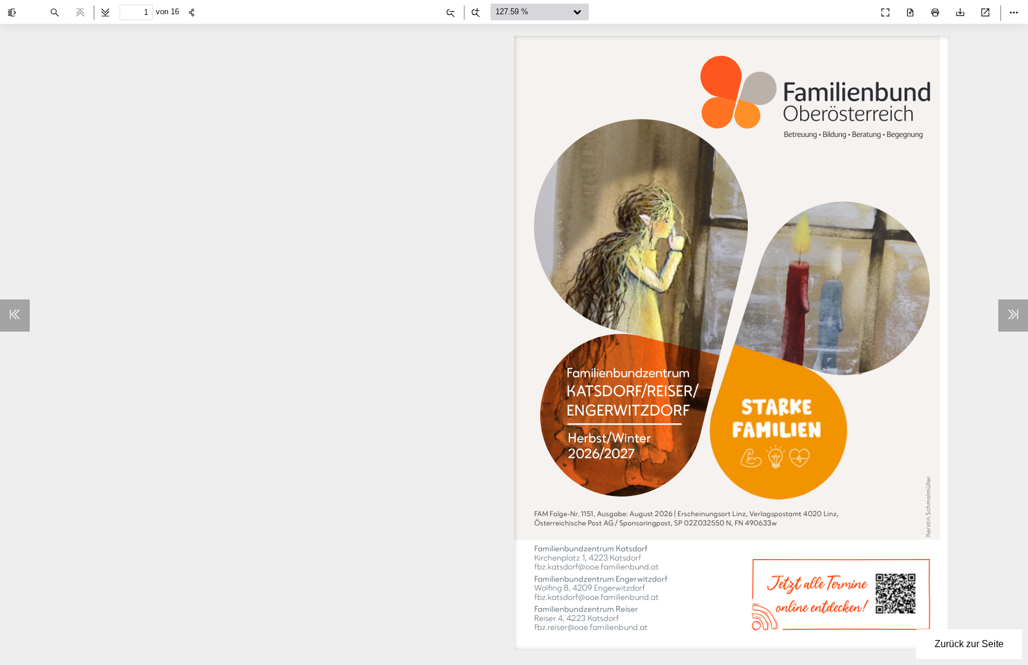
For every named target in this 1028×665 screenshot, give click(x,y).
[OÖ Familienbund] (859, 9)
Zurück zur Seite (969, 644)
